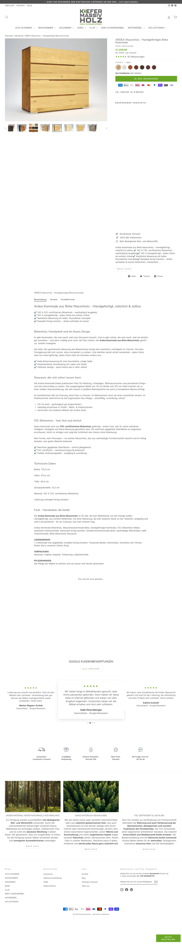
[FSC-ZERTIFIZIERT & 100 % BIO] (149, 796)
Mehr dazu (32, 846)
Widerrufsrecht (49, 886)
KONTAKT (20, 5)
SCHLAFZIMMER (24, 27)
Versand (132, 53)
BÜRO (81, 27)
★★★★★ (121, 56)
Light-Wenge (142, 67)
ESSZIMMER (65, 27)
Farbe (123, 62)
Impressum (48, 874)
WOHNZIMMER (46, 27)
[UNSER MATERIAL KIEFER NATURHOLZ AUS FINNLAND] (33, 796)
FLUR (93, 27)
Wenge (148, 67)
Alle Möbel (18, 36)
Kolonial (136, 67)
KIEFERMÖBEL (135, 27)
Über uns (85, 886)
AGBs (45, 882)
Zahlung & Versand (89, 882)
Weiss (124, 67)
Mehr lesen (124, 269)
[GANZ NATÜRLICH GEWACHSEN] (91, 796)
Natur (118, 67)
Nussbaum (154, 67)
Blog (84, 878)
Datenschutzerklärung (52, 878)
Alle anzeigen (91, 669)
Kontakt (85, 874)
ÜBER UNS (9, 5)
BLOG (29, 5)
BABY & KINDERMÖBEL (112, 27)
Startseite (9, 36)
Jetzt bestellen (168, 938)
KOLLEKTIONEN (156, 27)
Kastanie (130, 67)
